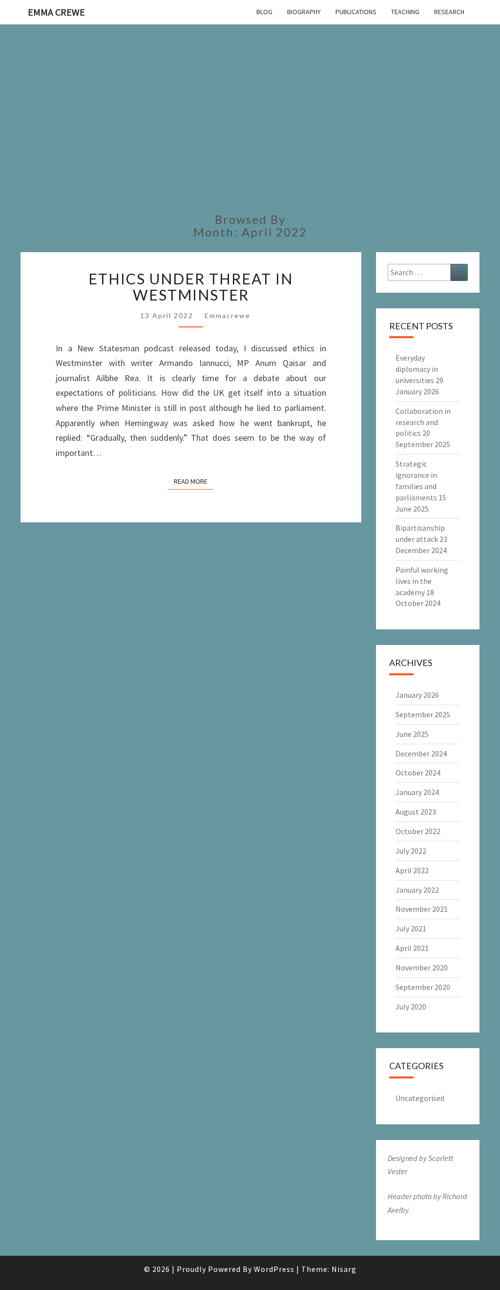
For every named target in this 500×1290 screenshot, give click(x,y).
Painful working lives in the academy (422, 581)
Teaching (405, 11)
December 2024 (421, 753)
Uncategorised (420, 1098)
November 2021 (422, 909)
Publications (355, 11)
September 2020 (423, 987)
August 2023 (416, 812)
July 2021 (411, 928)
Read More (193, 481)
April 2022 (412, 870)
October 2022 (418, 831)
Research (449, 11)
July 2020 (411, 1006)
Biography (304, 11)
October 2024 (418, 772)
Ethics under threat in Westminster (190, 286)
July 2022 (411, 851)
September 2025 (423, 714)
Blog (264, 11)
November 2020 (422, 967)
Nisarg (344, 1269)
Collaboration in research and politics (423, 422)
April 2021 (412, 948)
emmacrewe (227, 315)
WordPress (274, 1269)
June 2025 (412, 734)
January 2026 (417, 695)
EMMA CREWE (56, 12)
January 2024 (417, 792)
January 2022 (417, 890)
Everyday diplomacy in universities (417, 369)
